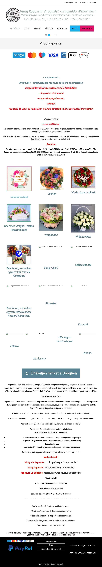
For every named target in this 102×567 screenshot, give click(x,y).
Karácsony (39, 358)
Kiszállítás (84, 2)
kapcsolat (60, 437)
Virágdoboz (51, 234)
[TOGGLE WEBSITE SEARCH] (55, 35)
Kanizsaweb (57, 564)
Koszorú (83, 324)
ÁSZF (51, 545)
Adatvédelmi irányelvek (51, 549)
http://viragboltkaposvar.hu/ (63, 462)
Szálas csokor (83, 264)
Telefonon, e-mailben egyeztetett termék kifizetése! (18, 272)
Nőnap (87, 353)
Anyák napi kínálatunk (19, 197)
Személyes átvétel (71, 2)
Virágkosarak (83, 236)
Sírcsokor (51, 303)
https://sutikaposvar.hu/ (61, 516)
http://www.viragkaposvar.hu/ (59, 467)
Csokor (52, 193)
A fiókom (93, 2)
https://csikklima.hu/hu (60, 511)
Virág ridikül (51, 268)
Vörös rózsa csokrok (83, 192)
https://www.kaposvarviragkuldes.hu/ (62, 473)
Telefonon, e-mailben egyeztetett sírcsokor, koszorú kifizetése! (19, 312)
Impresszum (51, 541)
